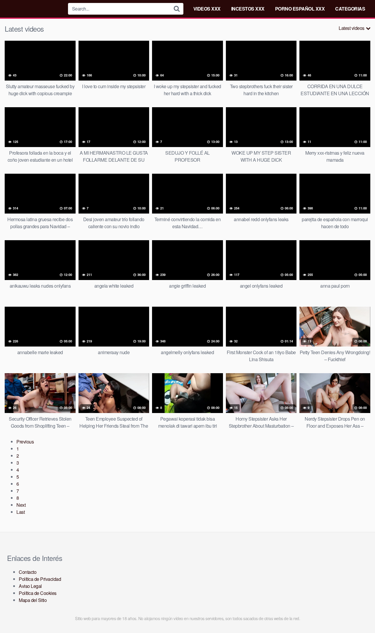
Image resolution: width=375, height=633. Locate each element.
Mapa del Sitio (33, 600)
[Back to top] (359, 614)
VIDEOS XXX (207, 8)
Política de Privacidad (40, 579)
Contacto (27, 572)
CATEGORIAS (350, 8)
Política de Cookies (38, 593)
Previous (25, 441)
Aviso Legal (30, 586)
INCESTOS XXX (248, 8)
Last (20, 512)
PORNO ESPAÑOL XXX (300, 8)
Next (20, 504)
